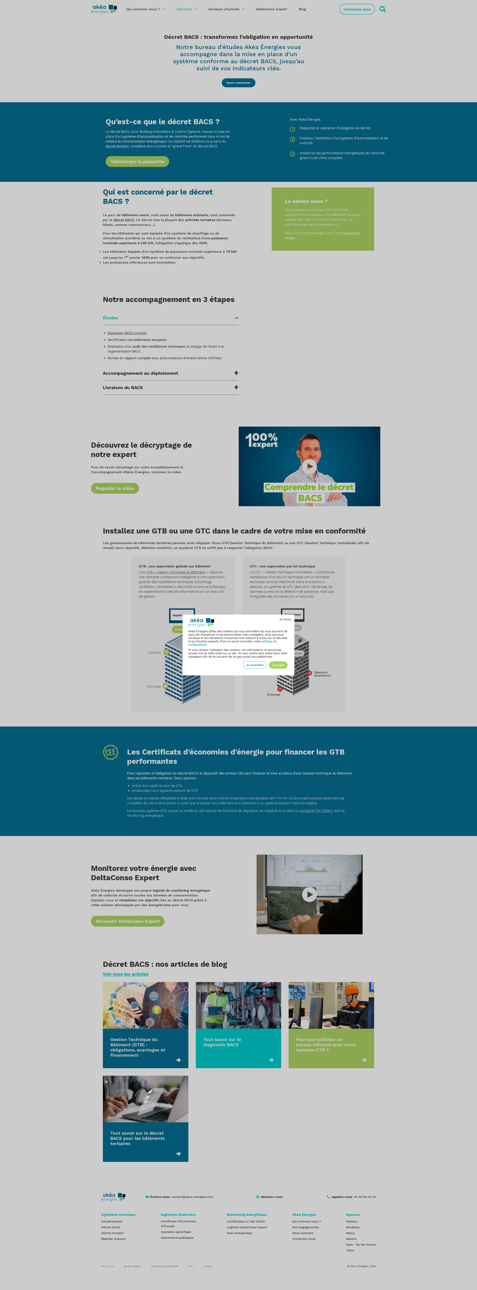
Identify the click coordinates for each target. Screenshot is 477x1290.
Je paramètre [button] (254, 665)
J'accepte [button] (278, 665)
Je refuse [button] (285, 619)
